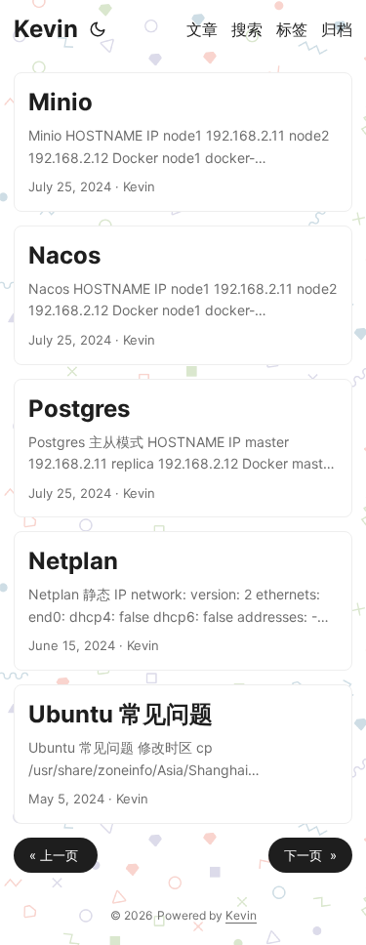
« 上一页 (55, 855)
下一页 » (310, 855)
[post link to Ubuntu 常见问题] (183, 754)
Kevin (46, 29)
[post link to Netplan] (183, 601)
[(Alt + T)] (97, 29)
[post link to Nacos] (183, 295)
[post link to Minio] (183, 142)
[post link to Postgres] (183, 448)
